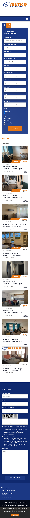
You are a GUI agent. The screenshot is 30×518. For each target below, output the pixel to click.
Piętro (6, 94)
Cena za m (7, 87)
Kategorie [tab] (8, 25)
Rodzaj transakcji (9, 58)
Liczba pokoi (7, 80)
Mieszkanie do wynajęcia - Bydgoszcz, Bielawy (15, 160)
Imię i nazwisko (6, 393)
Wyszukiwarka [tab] (4, 25)
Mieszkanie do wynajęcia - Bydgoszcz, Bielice (15, 189)
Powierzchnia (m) (9, 72)
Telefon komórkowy (8, 407)
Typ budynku (7, 51)
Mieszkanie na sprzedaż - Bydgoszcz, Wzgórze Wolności (15, 217)
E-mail (3, 400)
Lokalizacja (7, 37)
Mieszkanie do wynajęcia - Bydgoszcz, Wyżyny (15, 246)
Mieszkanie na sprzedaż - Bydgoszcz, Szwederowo (15, 361)
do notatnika (25, 172)
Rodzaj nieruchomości (10, 44)
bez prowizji (8, 122)
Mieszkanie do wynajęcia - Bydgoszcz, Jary (15, 275)
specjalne (7, 120)
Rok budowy (7, 101)
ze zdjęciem (8, 118)
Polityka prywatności (6, 488)
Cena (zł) (6, 65)
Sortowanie (7, 143)
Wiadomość (5, 448)
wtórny (7, 113)
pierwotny (7, 111)
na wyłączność (8, 124)
